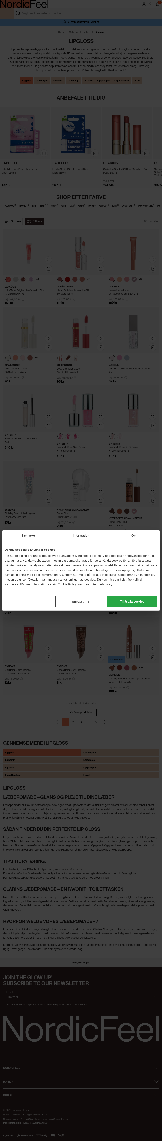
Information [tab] (81, 535)
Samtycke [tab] (28, 535)
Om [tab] (133, 535)
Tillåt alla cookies (132, 601)
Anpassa (78, 601)
